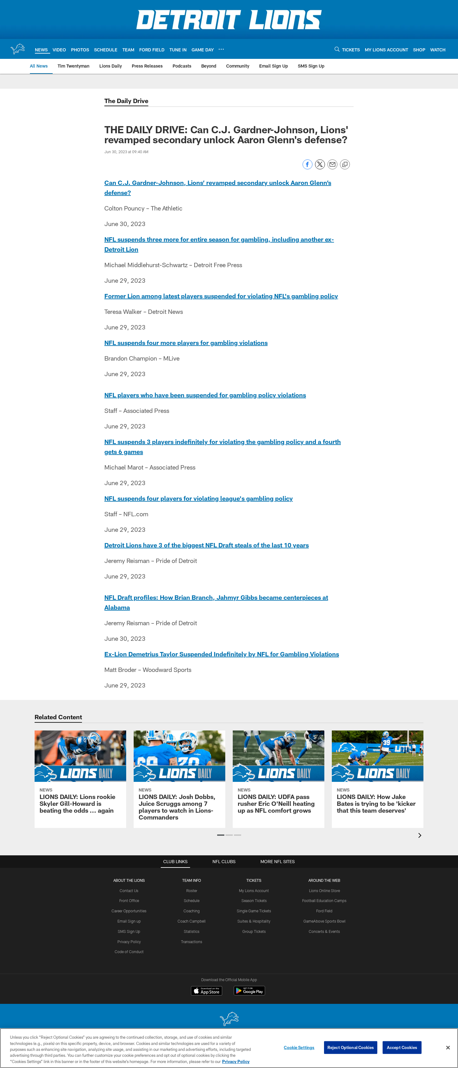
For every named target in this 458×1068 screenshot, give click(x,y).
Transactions (191, 941)
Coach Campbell (192, 921)
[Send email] (332, 167)
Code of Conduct (129, 951)
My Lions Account (254, 890)
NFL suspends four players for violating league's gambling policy (198, 498)
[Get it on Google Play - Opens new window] (249, 993)
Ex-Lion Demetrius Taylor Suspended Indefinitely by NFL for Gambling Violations (221, 654)
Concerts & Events (324, 931)
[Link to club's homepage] (17, 48)
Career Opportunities (129, 911)
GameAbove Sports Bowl (324, 921)
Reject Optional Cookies (350, 1047)
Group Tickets (254, 931)
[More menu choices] (221, 49)
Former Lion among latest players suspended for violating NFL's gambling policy (221, 296)
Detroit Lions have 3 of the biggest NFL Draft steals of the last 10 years (206, 545)
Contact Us (129, 890)
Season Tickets (254, 900)
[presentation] (420, 836)
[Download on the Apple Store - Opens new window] (206, 991)
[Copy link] (345, 164)
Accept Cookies (402, 1047)
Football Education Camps (324, 900)
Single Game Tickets (254, 911)
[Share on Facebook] (307, 167)
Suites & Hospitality (253, 921)
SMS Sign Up (129, 931)
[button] (221, 835)
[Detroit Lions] (229, 1019)
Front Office (129, 900)
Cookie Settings (299, 1047)
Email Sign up (129, 921)
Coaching (192, 911)
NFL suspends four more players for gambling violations (186, 342)
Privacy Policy (129, 941)
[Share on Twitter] (320, 167)
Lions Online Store (324, 890)
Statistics (191, 931)
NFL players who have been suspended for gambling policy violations (205, 395)
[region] (229, 1048)
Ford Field (324, 911)
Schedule (191, 900)
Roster (191, 890)
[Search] (337, 49)
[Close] (448, 1048)
